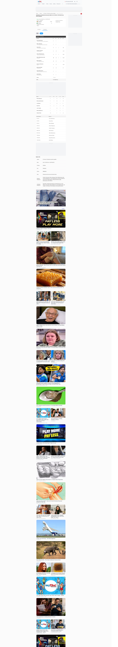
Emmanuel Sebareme (40, 64)
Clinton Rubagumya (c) (41, 54)
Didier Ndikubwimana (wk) (41, 58)
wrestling (54, 3)
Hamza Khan (41, 47)
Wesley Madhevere (40, 110)
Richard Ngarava (39, 98)
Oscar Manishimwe (42, 41)
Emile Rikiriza (39, 74)
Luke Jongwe (39, 108)
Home (37, 13)
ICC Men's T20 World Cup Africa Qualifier (49, 13)
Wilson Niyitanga (42, 44)
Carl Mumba (38, 103)
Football (43, 3)
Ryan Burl (38, 105)
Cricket (39, 3)
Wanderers (44, 171)
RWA (41, 33)
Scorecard (45, 29)
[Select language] (75, 1)
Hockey (47, 3)
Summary (38, 29)
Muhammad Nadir (39, 68)
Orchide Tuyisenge (40, 51)
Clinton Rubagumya (52, 125)
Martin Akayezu (40, 61)
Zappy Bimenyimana (42, 71)
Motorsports (58, 3)
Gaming (51, 3)
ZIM (37, 33)
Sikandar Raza (58, 21)
